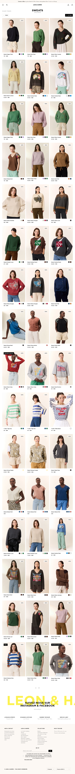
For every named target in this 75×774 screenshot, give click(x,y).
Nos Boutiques (24, 735)
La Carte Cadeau (25, 731)
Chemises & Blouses (43, 732)
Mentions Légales (25, 738)
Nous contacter (8, 735)
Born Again (23, 736)
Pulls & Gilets (41, 738)
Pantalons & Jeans (42, 736)
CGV (5, 739)
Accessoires (41, 744)
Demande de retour (9, 731)
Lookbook (23, 734)
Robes (39, 731)
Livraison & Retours (9, 732)
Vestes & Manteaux (42, 741)
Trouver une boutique (59, 732)
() (28, 759)
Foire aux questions (9, 734)
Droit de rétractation (26, 739)
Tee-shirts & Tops (42, 734)
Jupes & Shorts (41, 739)
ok (50, 750)
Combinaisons (41, 742)
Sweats (39, 735)
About (22, 732)
